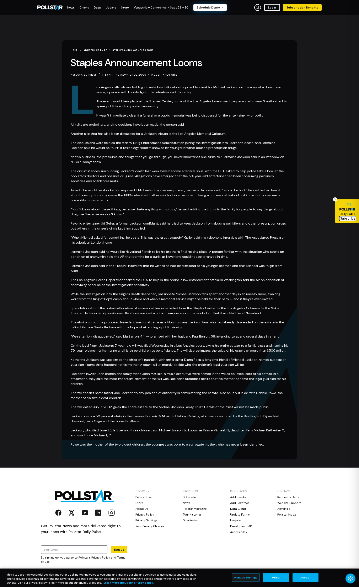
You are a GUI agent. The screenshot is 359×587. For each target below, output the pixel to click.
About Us (141, 509)
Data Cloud (238, 509)
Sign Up (119, 549)
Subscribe (190, 497)
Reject (276, 577)
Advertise (283, 509)
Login (272, 7)
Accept (305, 577)
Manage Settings (245, 577)
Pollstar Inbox (286, 514)
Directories (190, 520)
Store (139, 503)
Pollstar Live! (143, 497)
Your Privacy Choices (149, 526)
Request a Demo (288, 497)
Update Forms (240, 514)
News (186, 503)
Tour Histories (192, 514)
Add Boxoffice (240, 503)
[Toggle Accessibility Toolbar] (350, 578)
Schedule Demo (208, 7)
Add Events (238, 497)
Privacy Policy (100, 557)
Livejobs (235, 520)
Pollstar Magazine (195, 509)
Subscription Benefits (302, 7)
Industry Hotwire (164, 74)
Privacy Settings (146, 520)
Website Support (289, 503)
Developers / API (241, 526)
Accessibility (238, 532)
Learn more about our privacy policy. (128, 583)
